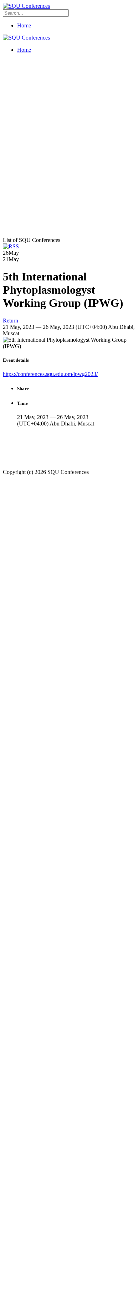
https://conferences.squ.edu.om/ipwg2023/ (50, 374)
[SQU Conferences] (26, 6)
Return (10, 321)
